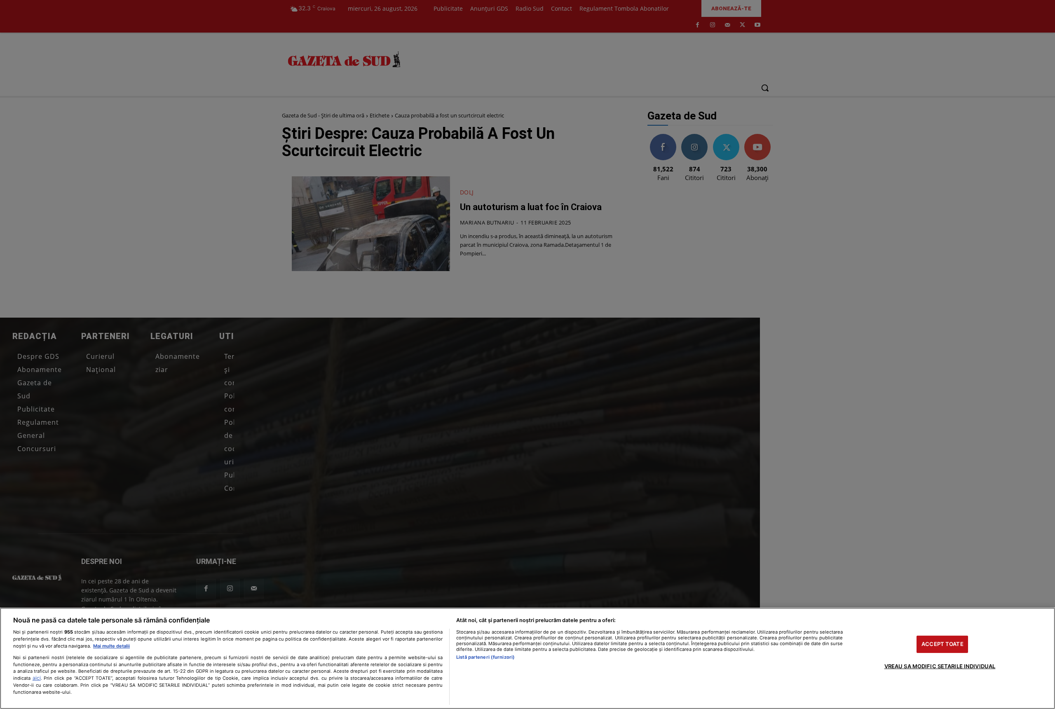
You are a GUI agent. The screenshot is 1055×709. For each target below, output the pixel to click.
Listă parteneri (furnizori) (485, 657)
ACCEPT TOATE (942, 644)
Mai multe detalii (111, 646)
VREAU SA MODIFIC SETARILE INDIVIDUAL (940, 666)
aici (37, 678)
